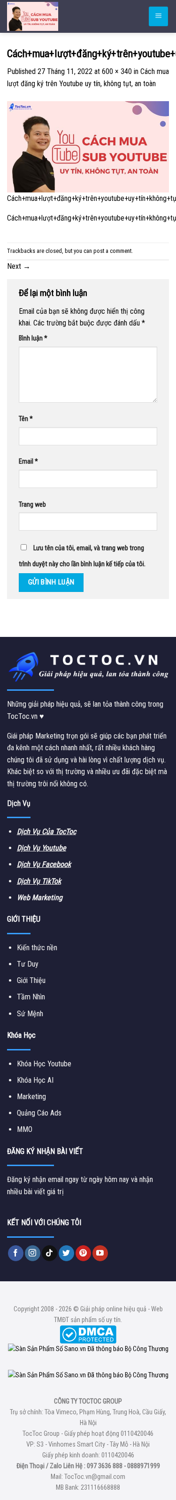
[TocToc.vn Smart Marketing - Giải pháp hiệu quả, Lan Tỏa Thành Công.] (63, 16)
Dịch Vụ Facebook (44, 864)
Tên (26, 419)
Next (19, 266)
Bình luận (33, 338)
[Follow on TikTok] (49, 1253)
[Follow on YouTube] (100, 1253)
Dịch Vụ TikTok (39, 881)
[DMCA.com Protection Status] (88, 1334)
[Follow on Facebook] (15, 1253)
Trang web (32, 505)
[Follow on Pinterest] (83, 1253)
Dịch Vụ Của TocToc (46, 831)
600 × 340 (117, 71)
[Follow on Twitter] (66, 1253)
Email (28, 462)
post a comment (112, 250)
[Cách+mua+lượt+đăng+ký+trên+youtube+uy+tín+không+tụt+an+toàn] (88, 145)
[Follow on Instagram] (32, 1253)
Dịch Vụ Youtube (41, 847)
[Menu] (158, 17)
